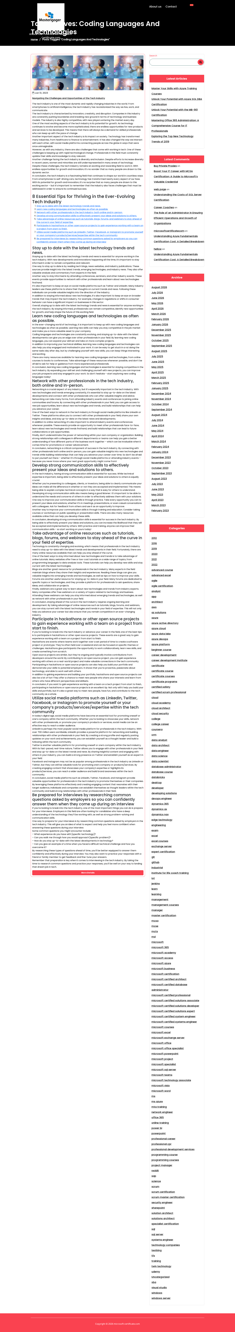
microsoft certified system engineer (173, 1016)
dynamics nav (160, 814)
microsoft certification (165, 974)
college (155, 718)
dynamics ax (159, 809)
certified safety (160, 687)
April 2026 (157, 308)
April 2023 (157, 500)
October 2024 (160, 404)
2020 (154, 554)
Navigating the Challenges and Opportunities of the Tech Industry (68, 98)
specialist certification (165, 1223)
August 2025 (159, 351)
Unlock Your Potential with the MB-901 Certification (174, 112)
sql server (157, 1234)
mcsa (154, 920)
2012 (154, 538)
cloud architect (160, 708)
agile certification (162, 586)
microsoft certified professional (170, 995)
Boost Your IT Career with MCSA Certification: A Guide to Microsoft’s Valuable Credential (176, 176)
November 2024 (161, 399)
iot (153, 878)
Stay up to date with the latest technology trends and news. (69, 205)
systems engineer (162, 1239)
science (156, 1181)
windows (156, 1293)
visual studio (159, 1287)
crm (153, 734)
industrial (157, 867)
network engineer (162, 1112)
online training (160, 1122)
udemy (155, 1271)
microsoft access (162, 958)
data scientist (160, 761)
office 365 (157, 1117)
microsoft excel (161, 1032)
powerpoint (158, 1133)
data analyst (159, 740)
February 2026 (160, 319)
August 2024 (159, 415)
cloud (154, 697)
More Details (88, 872)
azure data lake (161, 633)
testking (156, 1250)
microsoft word (161, 1091)
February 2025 (160, 383)
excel (154, 835)
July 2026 (157, 292)
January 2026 (159, 324)
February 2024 (160, 446)
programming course (164, 1154)
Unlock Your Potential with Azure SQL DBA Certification (176, 101)
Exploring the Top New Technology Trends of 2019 (172, 139)
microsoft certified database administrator (169, 987)
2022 (154, 564)
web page (160, 189)
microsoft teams (161, 1075)
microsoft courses (162, 1027)
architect (157, 602)
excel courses (159, 841)
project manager (161, 1165)
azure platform (160, 644)
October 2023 (159, 468)
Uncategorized (160, 1277)
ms (153, 1096)
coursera (157, 729)
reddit (155, 1170)
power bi (156, 1128)
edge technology (161, 819)
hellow (158, 249)
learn (154, 889)
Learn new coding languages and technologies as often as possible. (72, 209)
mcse (154, 926)
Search (153, 55)
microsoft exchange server (168, 1037)
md (153, 936)
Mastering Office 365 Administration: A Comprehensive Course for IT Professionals (175, 126)
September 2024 (161, 409)
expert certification (163, 851)
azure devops (159, 639)
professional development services (172, 1149)
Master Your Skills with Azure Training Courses (174, 91)
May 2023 (157, 494)
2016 (154, 543)
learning (156, 894)
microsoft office (161, 1043)
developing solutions (164, 793)
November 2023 (161, 462)
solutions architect (163, 1218)
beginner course (161, 649)
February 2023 (160, 510)
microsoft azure (161, 963)
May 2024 (157, 430)
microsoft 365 (160, 947)
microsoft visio (160, 1085)
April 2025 (157, 372)
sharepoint (158, 1207)
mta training (159, 1106)
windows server (161, 1298)
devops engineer (161, 798)
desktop (156, 782)
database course (162, 772)
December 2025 (161, 329)
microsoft (157, 942)
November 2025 (161, 335)
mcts (154, 931)
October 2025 (160, 340)
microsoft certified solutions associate (175, 1000)
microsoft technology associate (171, 1080)
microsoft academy (163, 952)
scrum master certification (168, 1197)
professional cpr (161, 1144)
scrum (155, 1186)
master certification (163, 915)
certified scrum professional (168, 692)
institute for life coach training (170, 873)
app (153, 596)
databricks (158, 777)
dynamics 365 (160, 803)
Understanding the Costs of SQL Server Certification (178, 197)
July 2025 (157, 356)
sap (153, 1176)
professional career (163, 1138)
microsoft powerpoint (164, 1053)
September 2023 (161, 473)
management (159, 899)
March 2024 (158, 441)
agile (154, 580)
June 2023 (157, 489)
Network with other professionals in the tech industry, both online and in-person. (80, 212)
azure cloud (158, 628)
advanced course (162, 570)
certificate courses (163, 676)
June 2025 (157, 361)
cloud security (160, 713)
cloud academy (161, 703)
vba (153, 1282)
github (155, 862)
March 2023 (158, 505)
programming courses (165, 1160)
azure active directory (164, 623)
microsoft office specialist (167, 1048)
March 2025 (158, 377)
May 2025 (157, 367)
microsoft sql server (163, 1069)
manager (157, 910)
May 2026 (157, 303)
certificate (157, 665)
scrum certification (163, 1192)
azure (154, 617)
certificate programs (164, 681)
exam (154, 830)
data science (159, 756)
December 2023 (161, 457)
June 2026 (157, 298)
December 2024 (161, 393)
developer (157, 788)
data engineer (160, 750)
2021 (154, 559)
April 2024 (157, 436)
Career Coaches (164, 207)
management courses (165, 904)
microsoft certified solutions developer (175, 1005)
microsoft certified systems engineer (174, 1021)
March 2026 (158, 314)
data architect (160, 745)
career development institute (169, 660)
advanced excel (161, 575)
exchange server (161, 846)
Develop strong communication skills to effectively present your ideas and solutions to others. (87, 215)
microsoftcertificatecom (169, 231)
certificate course (162, 671)
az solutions (158, 612)
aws (154, 607)
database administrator (166, 766)
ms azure (157, 1101)
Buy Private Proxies (165, 166)
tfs (153, 1255)
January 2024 (159, 452)
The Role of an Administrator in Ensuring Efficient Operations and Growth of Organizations (178, 218)
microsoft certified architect (168, 979)
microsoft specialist (163, 1064)
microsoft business (163, 968)
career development (164, 655)
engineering (158, 825)
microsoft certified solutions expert (173, 1011)
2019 (154, 548)
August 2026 (159, 287)
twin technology (161, 1266)
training (156, 1261)
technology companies (165, 1245)
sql (153, 1229)
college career (160, 724)
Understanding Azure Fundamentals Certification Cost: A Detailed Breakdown (179, 238)
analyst (156, 591)
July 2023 (157, 484)
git (153, 857)
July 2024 (157, 420)
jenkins (155, 883)
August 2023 (159, 478)
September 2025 (161, 345)
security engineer (162, 1202)
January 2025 (159, 388)
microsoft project (162, 1059)
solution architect (162, 1213)
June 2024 (157, 425)
